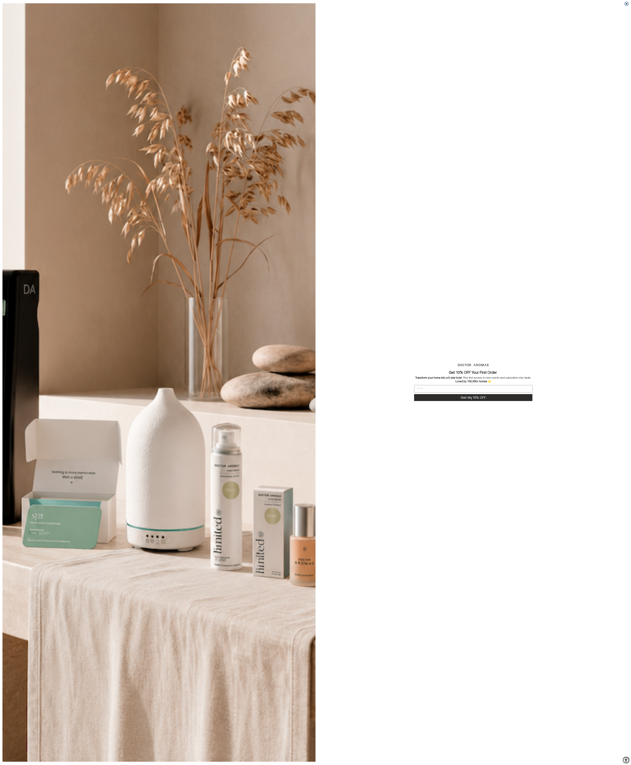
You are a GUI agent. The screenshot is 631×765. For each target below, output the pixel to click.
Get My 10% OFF (473, 397)
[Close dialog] (627, 4)
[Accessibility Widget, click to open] (626, 760)
